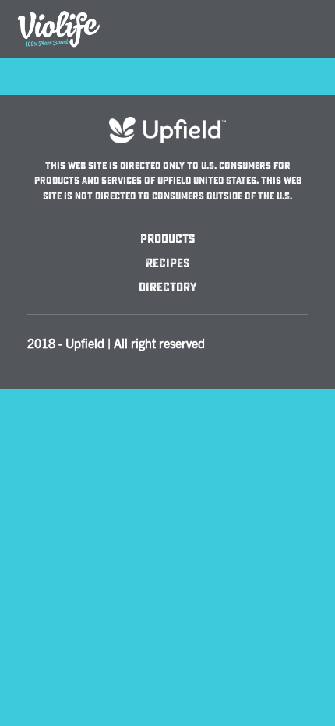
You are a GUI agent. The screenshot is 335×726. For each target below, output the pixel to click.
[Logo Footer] (167, 124)
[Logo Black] (59, 9)
